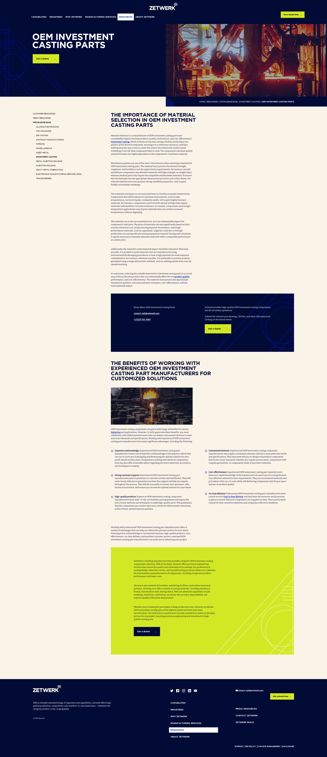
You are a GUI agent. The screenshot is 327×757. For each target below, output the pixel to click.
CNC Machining (43, 131)
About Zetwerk (145, 17)
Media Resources (42, 118)
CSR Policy (250, 746)
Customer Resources (44, 114)
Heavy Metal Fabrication (49, 170)
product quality (182, 276)
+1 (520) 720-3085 (142, 319)
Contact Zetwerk (247, 716)
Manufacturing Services (100, 17)
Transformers (43, 178)
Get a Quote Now (291, 14)
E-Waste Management (268, 746)
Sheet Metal (42, 153)
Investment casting (120, 142)
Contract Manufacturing (50, 140)
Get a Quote (42, 59)
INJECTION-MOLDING (46, 165)
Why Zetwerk (73, 17)
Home (202, 102)
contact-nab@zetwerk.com (146, 313)
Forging (40, 144)
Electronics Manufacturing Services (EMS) (59, 174)
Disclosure (288, 746)
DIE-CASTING (42, 135)
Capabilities (38, 17)
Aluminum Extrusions (47, 127)
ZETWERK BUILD (245, 722)
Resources (125, 17)
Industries (55, 17)
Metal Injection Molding (49, 161)
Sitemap (239, 746)
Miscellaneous (44, 148)
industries (116, 432)
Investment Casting (249, 102)
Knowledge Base (228, 102)
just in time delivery (233, 496)
